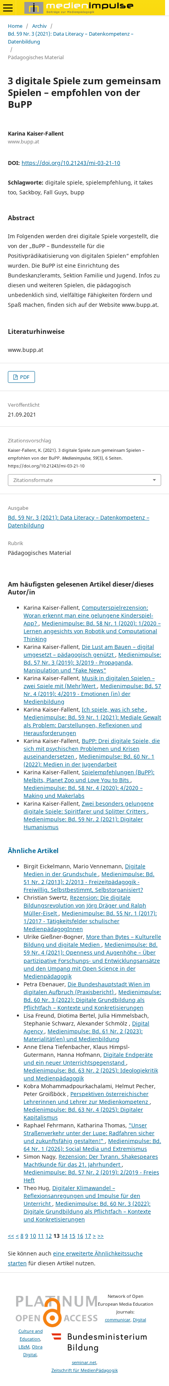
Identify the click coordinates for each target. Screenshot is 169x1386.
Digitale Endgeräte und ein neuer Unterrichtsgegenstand (88, 1058)
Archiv (39, 25)
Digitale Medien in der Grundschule (84, 870)
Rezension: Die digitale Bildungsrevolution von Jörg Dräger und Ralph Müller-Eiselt (85, 905)
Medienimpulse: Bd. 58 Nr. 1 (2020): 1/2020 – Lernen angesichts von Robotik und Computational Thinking (92, 631)
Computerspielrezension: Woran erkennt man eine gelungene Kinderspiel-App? (88, 615)
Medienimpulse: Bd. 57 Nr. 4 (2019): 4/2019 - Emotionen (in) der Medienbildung (92, 693)
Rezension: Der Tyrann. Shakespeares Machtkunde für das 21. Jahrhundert (91, 1160)
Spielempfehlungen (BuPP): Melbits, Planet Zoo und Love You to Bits (89, 776)
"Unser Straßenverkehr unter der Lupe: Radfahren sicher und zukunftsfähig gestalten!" (89, 1133)
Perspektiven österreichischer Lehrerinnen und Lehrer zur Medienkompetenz (87, 1097)
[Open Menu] (8, 8)
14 (64, 1235)
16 (80, 1235)
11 (41, 1235)
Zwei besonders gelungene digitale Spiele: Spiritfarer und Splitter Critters (89, 807)
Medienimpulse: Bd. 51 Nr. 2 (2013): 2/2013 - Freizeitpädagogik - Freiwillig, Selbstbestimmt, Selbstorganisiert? (89, 881)
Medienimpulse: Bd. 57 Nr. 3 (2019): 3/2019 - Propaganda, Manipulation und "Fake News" (92, 662)
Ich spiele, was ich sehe (114, 709)
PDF (24, 376)
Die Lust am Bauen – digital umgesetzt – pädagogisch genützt (89, 650)
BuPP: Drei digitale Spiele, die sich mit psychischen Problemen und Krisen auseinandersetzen (92, 748)
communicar (117, 1320)
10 (33, 1235)
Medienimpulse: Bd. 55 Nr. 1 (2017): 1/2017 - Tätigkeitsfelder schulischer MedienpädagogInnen (90, 921)
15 (72, 1235)
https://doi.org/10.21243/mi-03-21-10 (71, 163)
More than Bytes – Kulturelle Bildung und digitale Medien (92, 940)
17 (88, 1235)
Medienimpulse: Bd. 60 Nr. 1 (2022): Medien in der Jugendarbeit (89, 760)
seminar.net (84, 1362)
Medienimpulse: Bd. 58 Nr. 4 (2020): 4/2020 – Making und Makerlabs (83, 791)
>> (100, 1235)
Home (15, 25)
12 (49, 1235)
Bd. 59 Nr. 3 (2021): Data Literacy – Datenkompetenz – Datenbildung (71, 37)
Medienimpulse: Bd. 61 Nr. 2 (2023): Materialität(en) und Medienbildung (83, 1035)
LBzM (23, 1347)
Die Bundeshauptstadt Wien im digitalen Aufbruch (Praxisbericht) (87, 988)
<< (11, 1235)
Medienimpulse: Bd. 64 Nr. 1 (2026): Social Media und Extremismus (92, 1144)
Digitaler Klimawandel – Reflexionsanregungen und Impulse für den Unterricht (82, 1195)
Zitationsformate (33, 480)
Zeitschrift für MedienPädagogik (84, 1370)
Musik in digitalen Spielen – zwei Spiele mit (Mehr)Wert (89, 682)
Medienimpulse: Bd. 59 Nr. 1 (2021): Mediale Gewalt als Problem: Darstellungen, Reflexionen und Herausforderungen (92, 725)
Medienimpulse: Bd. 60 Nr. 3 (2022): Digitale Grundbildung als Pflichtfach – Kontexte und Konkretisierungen (92, 999)
